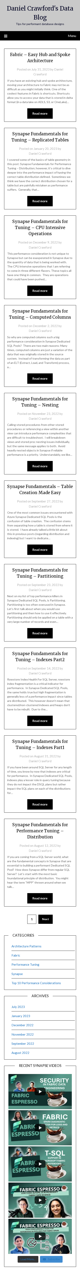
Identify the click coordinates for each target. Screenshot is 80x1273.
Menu (72, 36)
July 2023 (18, 1007)
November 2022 (22, 1034)
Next (45, 919)
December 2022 (22, 1025)
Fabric (15, 955)
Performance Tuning (25, 964)
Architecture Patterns (26, 946)
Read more (40, 113)
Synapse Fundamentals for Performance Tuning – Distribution (40, 830)
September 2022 (22, 1043)
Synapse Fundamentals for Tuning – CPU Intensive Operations (40, 227)
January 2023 (20, 1016)
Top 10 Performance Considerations (36, 983)
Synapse (17, 974)
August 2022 (20, 1052)
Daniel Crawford (40, 153)
